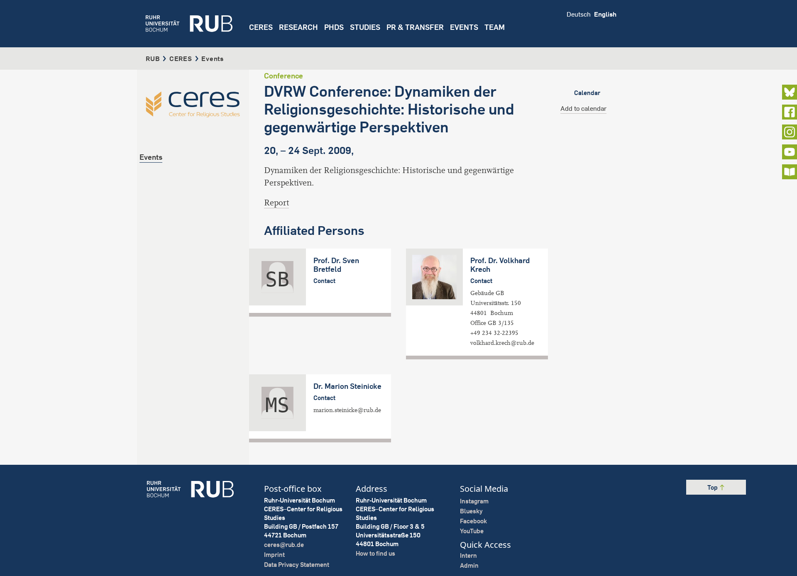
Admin (469, 565)
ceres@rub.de (284, 545)
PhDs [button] (334, 27)
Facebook (473, 521)
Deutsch (579, 14)
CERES (261, 27)
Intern (468, 555)
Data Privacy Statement (296, 565)
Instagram (474, 501)
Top (713, 487)
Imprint (274, 555)
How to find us (375, 553)
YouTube (472, 531)
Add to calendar (583, 108)
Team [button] (494, 27)
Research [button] (298, 27)
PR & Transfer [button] (415, 27)
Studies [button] (365, 27)
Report (276, 202)
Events (464, 27)
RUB (153, 58)
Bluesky (471, 511)
